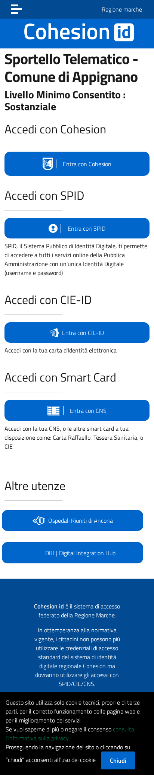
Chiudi (118, 760)
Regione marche (122, 9)
